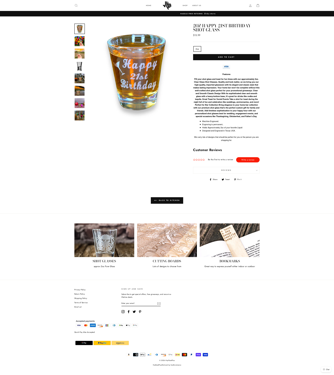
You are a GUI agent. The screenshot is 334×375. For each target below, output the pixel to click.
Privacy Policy (80, 289)
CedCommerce (176, 365)
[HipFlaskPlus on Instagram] (123, 311)
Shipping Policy (80, 298)
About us (196, 5)
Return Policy (79, 294)
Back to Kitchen (169, 200)
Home (148, 5)
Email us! (78, 307)
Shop (185, 5)
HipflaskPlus (157, 365)
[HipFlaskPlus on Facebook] (128, 311)
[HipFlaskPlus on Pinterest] (140, 311)
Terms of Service (81, 302)
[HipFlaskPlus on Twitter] (134, 311)
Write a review (247, 159)
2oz (197, 48)
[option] (167, 13)
